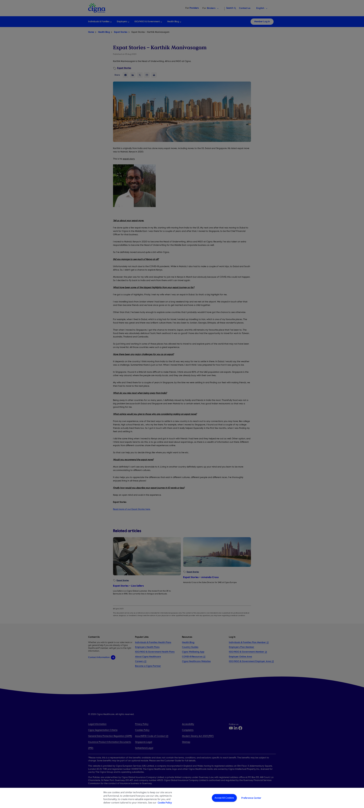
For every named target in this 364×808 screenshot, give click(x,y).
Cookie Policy (165, 802)
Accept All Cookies (224, 798)
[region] (182, 798)
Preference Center (251, 797)
